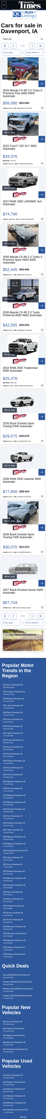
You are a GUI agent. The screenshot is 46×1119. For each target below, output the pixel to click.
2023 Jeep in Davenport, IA (13, 831)
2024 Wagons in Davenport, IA (14, 845)
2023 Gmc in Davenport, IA (13, 865)
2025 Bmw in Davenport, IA (13, 900)
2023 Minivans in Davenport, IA (14, 928)
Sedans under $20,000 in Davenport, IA (17, 983)
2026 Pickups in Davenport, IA (14, 693)
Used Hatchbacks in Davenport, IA (15, 1111)
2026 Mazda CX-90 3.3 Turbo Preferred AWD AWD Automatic (22, 314)
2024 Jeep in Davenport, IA (13, 859)
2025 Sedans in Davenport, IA (14, 948)
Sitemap (23, 1117)
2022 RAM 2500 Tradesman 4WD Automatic (20, 369)
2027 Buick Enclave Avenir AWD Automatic (23, 591)
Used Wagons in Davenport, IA (14, 1097)
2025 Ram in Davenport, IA (13, 789)
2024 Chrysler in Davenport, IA (14, 886)
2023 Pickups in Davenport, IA (14, 824)
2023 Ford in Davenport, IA (12, 755)
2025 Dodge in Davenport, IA (13, 907)
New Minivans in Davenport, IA (14, 1043)
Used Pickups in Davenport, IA (14, 1083)
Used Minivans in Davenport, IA (14, 1104)
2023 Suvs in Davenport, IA (13, 748)
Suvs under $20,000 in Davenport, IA (16, 976)
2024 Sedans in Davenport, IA (14, 955)
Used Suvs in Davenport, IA (13, 1076)
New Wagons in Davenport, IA (14, 1036)
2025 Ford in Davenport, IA (12, 817)
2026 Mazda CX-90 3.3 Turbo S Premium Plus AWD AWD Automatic (22, 93)
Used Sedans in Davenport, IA (14, 1090)
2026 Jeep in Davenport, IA (13, 707)
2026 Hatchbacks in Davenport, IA (15, 852)
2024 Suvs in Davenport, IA (13, 769)
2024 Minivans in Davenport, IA (14, 879)
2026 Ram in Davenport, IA (13, 713)
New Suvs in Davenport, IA (12, 1023)
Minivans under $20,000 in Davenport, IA (18, 990)
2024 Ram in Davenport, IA (13, 893)
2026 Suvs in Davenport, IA (13, 686)
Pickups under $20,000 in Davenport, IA (17, 997)
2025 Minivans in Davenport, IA (14, 941)
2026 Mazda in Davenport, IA (13, 700)
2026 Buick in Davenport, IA (13, 741)
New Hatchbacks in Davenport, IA (15, 1050)
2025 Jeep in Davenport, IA (13, 734)
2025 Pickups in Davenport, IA (14, 810)
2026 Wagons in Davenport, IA (14, 783)
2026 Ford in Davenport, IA (12, 727)
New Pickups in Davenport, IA (13, 1030)
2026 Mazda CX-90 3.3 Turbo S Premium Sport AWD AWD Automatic (22, 259)
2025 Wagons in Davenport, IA (14, 838)
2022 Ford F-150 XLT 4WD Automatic (20, 147)
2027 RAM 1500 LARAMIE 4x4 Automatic (22, 203)
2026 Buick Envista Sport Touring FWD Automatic (18, 425)
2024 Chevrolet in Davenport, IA (14, 934)
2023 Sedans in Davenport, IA (14, 872)
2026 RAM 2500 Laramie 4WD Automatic (22, 480)
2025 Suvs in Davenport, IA (13, 720)
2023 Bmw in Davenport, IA (13, 914)
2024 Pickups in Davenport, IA (14, 762)
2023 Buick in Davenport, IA (13, 921)
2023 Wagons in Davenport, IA (14, 796)
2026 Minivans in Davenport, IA (14, 803)
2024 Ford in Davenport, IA (12, 776)
